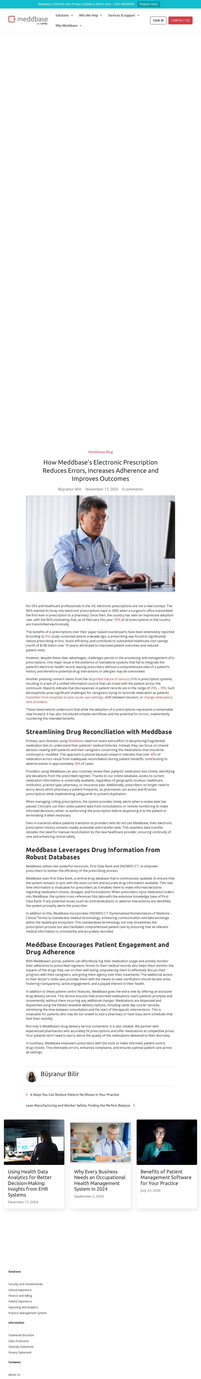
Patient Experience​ (20, 1301)
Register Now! (149, 4)
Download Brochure (21, 1335)
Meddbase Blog (100, 452)
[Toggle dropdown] (72, 15)
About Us (14, 1374)
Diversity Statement (21, 1347)
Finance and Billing (20, 1295)
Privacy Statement (20, 1352)
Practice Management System (27, 1313)
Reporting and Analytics (23, 1307)
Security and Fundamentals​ (25, 1284)
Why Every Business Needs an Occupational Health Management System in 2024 (99, 1180)
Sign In (158, 20)
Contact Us (180, 20)
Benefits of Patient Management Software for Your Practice (166, 1177)
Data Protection (18, 1341)
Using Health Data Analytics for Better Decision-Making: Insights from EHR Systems (30, 1183)
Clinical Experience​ (20, 1290)
